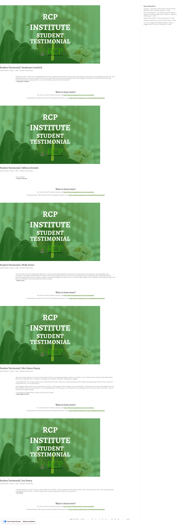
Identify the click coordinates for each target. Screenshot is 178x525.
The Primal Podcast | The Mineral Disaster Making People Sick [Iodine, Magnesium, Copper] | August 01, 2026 (160, 14)
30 (115, 519)
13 (102, 519)
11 (95, 519)
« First (82, 519)
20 (112, 519)
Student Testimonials (26, 70)
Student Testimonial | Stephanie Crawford (21, 67)
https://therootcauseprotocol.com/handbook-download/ (87, 98)
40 (118, 519)
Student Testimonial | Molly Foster (17, 265)
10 (92, 519)
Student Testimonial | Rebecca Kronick (19, 167)
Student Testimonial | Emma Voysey (155, 18)
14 (105, 519)
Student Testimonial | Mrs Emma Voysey (20, 368)
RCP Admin (5, 70)
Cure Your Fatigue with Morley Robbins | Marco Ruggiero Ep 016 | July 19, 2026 (158, 23)
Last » (128, 519)
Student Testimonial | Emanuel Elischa (156, 20)
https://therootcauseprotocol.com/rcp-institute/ (78, 95)
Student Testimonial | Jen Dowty (16, 480)
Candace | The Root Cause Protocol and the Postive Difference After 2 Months (159, 9)
